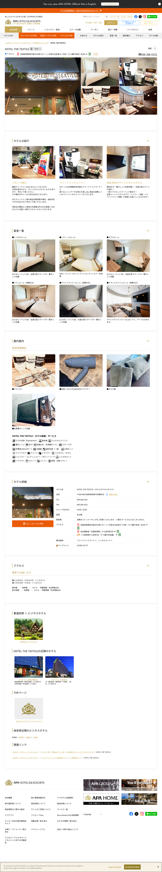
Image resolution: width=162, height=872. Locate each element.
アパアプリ (9, 815)
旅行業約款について (13, 803)
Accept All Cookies (132, 867)
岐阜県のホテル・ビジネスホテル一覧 (80, 752)
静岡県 (21, 737)
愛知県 (28, 737)
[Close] (158, 866)
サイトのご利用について (41, 809)
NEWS (130, 16)
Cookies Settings (114, 867)
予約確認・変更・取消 (93, 23)
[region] (81, 36)
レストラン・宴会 (52, 29)
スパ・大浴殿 (75, 29)
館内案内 (126, 35)
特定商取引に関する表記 (14, 809)
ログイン (110, 22)
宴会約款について (64, 803)
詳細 (95, 54)
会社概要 (8, 797)
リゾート (31, 29)
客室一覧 (113, 35)
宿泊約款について (38, 803)
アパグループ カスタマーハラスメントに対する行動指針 (16, 840)
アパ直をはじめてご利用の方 (129, 22)
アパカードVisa (37, 815)
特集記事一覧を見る (39, 821)
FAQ (123, 16)
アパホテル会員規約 (65, 797)
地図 (150, 48)
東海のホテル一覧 (58, 752)
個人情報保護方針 (38, 797)
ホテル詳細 (153, 35)
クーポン (94, 29)
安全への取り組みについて (68, 829)
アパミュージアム (38, 829)
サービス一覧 (62, 809)
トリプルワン (133, 29)
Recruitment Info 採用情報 (68, 815)
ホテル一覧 (115, 16)
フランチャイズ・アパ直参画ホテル (54, 758)
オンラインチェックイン (148, 22)
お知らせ (83, 35)
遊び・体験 (112, 29)
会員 (150, 29)
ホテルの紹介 (98, 35)
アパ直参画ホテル (75, 758)
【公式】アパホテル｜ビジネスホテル (25, 752)
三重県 (35, 737)
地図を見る (113, 494)
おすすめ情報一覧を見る (67, 821)
